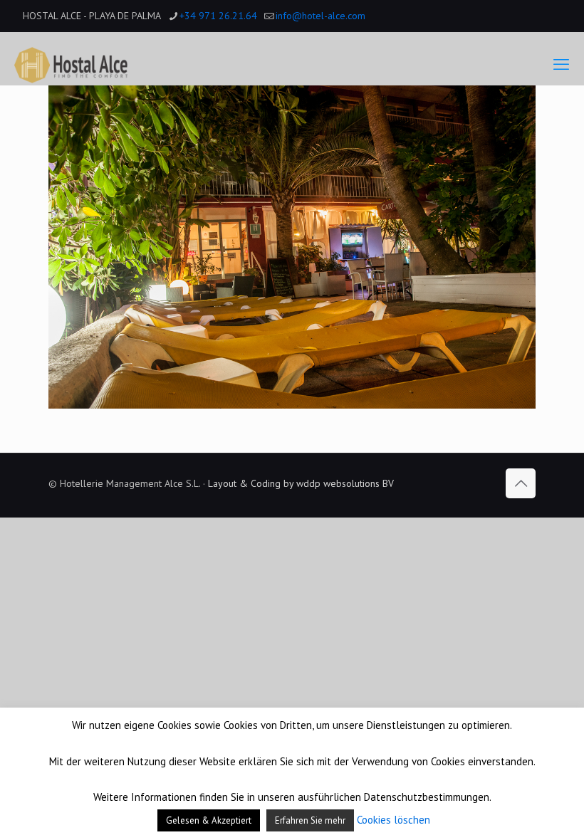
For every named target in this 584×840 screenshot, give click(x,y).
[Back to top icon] (521, 483)
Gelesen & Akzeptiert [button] (208, 820)
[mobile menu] (561, 64)
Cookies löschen (393, 819)
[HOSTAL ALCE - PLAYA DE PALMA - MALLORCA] (71, 64)
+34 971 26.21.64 (218, 15)
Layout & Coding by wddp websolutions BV (301, 483)
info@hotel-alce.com (320, 15)
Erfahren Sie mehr (310, 820)
